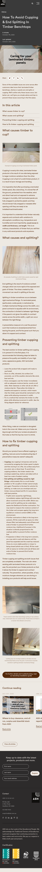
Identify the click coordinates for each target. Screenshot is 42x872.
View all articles (9, 744)
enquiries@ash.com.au (9, 813)
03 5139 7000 (6, 809)
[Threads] (17, 818)
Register (35, 773)
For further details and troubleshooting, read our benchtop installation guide (21, 674)
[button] (37, 3)
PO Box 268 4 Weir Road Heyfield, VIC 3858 (8, 804)
